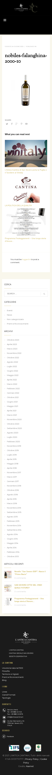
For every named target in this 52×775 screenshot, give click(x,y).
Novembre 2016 (14, 486)
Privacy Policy (32, 759)
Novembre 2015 (14, 508)
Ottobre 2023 (13, 340)
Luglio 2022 (12, 366)
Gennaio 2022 (13, 393)
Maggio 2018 (12, 463)
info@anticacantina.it (15, 717)
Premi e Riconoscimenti (17, 324)
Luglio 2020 (12, 437)
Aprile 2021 (11, 410)
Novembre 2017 (14, 472)
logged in (26, 259)
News (9, 315)
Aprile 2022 (12, 380)
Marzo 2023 (12, 349)
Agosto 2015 (12, 517)
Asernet (30, 766)
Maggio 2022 (12, 375)
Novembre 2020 (14, 419)
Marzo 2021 (12, 415)
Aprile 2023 (12, 344)
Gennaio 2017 (13, 481)
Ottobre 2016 (13, 490)
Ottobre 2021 (13, 397)
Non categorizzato (15, 319)
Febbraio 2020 (13, 441)
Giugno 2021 (12, 402)
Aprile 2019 (12, 459)
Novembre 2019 (14, 446)
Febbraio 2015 (13, 521)
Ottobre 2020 (13, 424)
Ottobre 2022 (13, 357)
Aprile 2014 (12, 547)
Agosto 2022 (12, 362)
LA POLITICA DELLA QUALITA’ (18, 205)
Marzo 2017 (12, 477)
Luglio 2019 (12, 455)
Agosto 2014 (12, 534)
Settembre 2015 (14, 512)
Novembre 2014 (14, 525)
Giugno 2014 (12, 539)
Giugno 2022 (12, 371)
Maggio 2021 (12, 406)
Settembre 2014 (14, 530)
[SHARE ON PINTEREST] (21, 124)
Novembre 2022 (14, 353)
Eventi (9, 310)
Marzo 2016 (12, 503)
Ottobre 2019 (13, 450)
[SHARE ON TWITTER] (7, 124)
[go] (44, 294)
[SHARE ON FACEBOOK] (12, 124)
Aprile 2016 (12, 499)
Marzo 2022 (12, 384)
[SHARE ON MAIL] (26, 124)
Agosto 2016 (12, 494)
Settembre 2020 (14, 428)
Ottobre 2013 (13, 556)
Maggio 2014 (12, 543)
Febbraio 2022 (13, 388)
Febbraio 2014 (13, 552)
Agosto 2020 (12, 433)
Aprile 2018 (12, 468)
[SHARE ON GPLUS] (17, 124)
